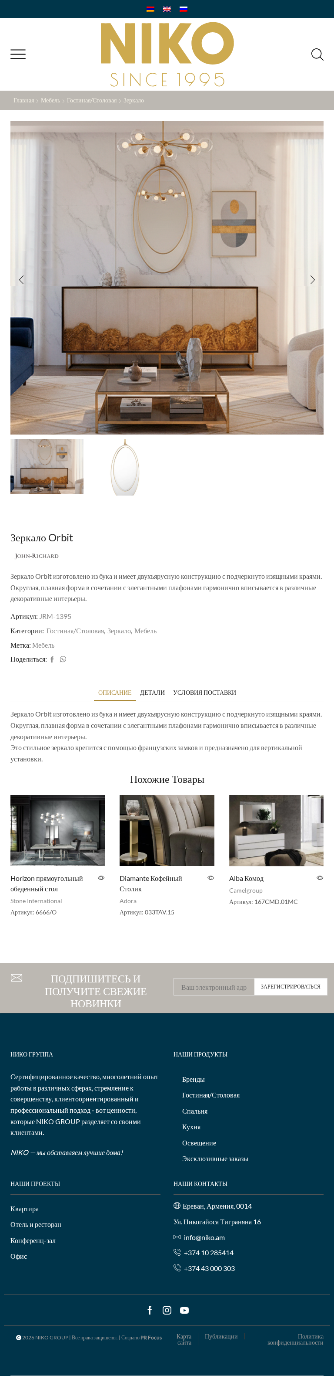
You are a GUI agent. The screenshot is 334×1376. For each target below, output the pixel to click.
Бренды (193, 1079)
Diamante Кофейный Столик (151, 883)
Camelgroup (246, 890)
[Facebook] (52, 659)
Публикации (221, 1336)
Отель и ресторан (35, 1224)
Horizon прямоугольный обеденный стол (46, 883)
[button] (21, 280)
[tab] (115, 692)
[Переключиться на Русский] (183, 8)
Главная (23, 100)
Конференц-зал (33, 1240)
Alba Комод (246, 878)
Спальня (194, 1111)
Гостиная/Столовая (92, 100)
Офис (18, 1256)
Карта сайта (184, 1339)
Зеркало (134, 100)
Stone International (36, 900)
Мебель (50, 100)
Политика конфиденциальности (295, 1339)
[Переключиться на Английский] (167, 8)
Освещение (199, 1142)
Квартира (24, 1208)
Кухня (191, 1126)
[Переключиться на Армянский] (150, 8)
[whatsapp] (61, 659)
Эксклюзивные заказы (215, 1158)
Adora (128, 900)
